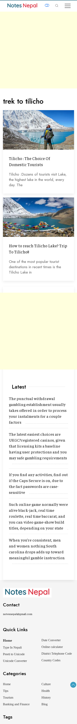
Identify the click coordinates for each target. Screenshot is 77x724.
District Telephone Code (56, 653)
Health (45, 690)
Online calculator (52, 647)
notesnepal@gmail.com (17, 614)
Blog (44, 704)
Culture (46, 684)
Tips (5, 690)
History (46, 697)
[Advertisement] (38, 50)
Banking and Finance (16, 704)
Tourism (8, 697)
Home (7, 640)
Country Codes (50, 660)
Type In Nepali (12, 647)
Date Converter (51, 640)
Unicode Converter (15, 661)
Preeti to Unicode (14, 654)
